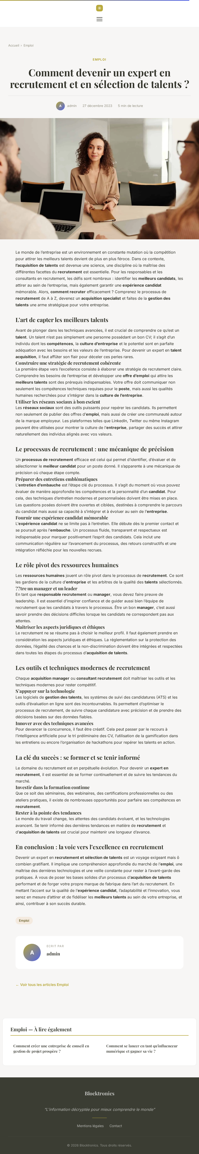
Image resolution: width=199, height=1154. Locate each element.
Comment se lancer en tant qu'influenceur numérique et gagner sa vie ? (142, 1048)
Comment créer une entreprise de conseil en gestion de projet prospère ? (51, 1048)
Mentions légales (90, 1126)
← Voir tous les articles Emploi (42, 984)
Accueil (13, 45)
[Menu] (99, 19)
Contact (115, 1126)
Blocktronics (100, 1093)
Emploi (28, 45)
